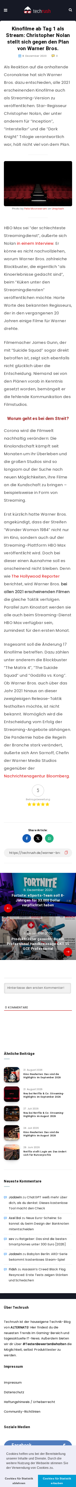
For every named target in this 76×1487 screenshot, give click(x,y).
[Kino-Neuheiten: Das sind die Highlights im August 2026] (11, 1133)
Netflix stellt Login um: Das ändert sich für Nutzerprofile (45, 1153)
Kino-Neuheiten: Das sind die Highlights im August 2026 (41, 1134)
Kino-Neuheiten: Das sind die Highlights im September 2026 (42, 1076)
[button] (55, 1468)
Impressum (13, 1382)
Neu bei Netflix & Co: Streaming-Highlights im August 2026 (43, 1115)
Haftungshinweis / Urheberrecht (29, 1402)
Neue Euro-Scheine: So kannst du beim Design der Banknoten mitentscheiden (39, 1223)
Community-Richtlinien (22, 1411)
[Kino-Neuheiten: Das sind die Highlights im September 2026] (11, 1075)
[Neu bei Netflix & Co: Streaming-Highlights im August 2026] (11, 1113)
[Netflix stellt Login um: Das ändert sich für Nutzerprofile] (11, 1152)
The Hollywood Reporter (35, 576)
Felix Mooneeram (35, 208)
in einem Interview (35, 243)
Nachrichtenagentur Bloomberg (36, 776)
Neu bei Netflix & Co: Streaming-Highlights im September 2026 (43, 1095)
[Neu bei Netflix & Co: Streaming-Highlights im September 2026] (11, 1094)
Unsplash (58, 208)
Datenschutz (14, 1392)
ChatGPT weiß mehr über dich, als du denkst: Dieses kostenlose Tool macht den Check (38, 1203)
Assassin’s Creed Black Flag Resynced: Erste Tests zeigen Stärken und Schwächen (38, 1275)
